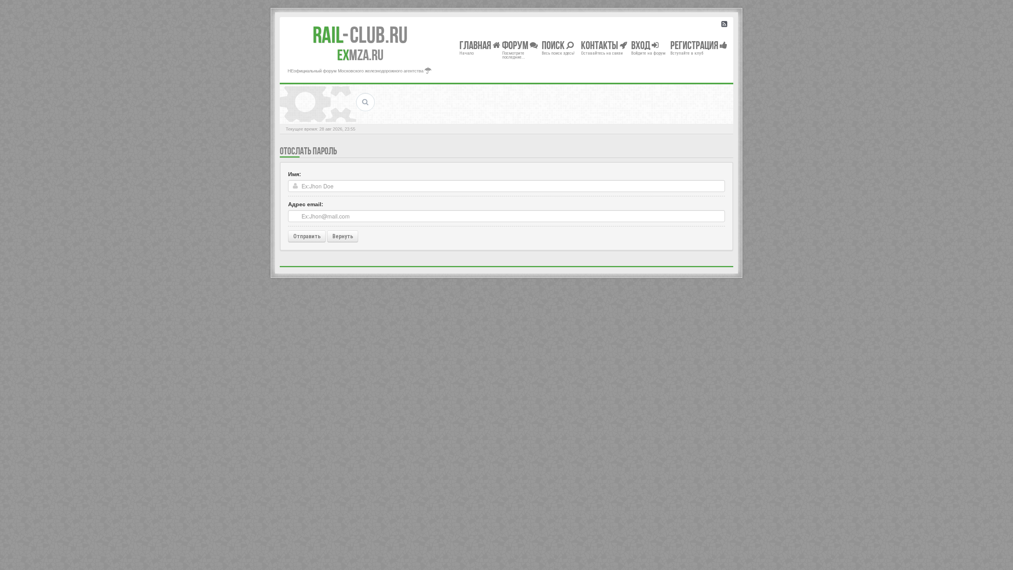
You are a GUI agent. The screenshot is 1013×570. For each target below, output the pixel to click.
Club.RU (360, 35)
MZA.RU (360, 55)
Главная (476, 45)
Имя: (294, 174)
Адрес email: (305, 204)
